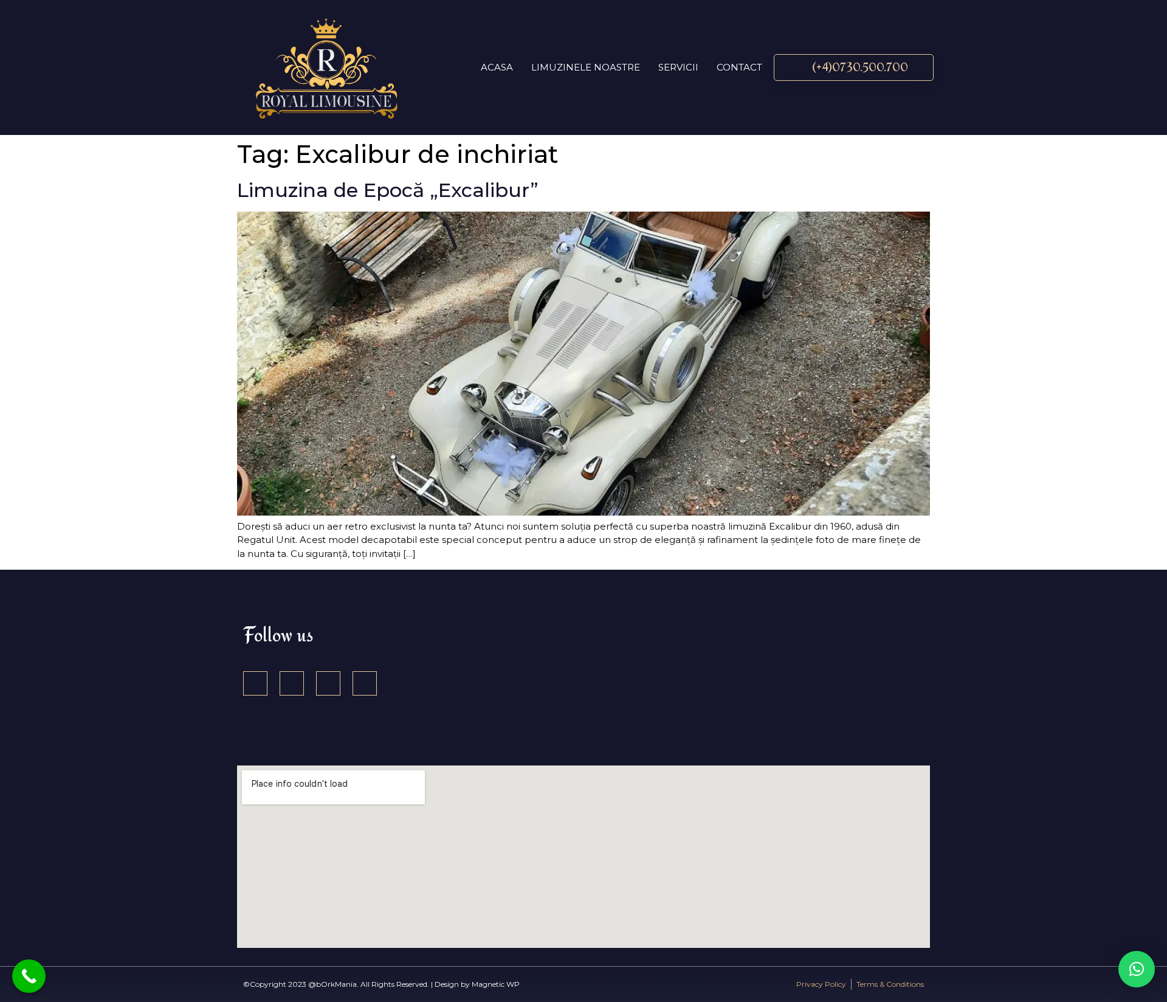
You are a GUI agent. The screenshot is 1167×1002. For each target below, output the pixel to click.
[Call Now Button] (29, 976)
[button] (1136, 969)
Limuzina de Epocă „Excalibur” (388, 190)
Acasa (497, 67)
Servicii (678, 67)
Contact (739, 67)
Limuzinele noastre (585, 67)
